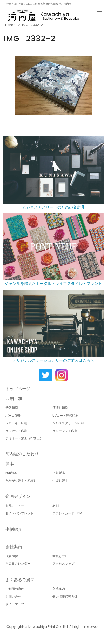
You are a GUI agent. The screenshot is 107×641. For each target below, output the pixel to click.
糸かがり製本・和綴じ (21, 480)
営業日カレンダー (17, 563)
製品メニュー (14, 506)
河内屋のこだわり (22, 454)
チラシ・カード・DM (67, 513)
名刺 (55, 506)
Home (10, 24)
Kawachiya (54, 14)
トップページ (17, 389)
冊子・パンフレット (19, 513)
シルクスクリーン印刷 (68, 423)
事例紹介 (13, 529)
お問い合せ (13, 596)
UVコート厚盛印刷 (65, 415)
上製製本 (58, 473)
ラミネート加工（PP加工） (24, 438)
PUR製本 (11, 473)
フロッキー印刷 (16, 423)
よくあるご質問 (20, 580)
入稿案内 (58, 589)
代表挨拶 (11, 556)
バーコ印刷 (13, 415)
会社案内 (13, 547)
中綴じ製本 (60, 480)
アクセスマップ (63, 563)
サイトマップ (14, 604)
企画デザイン (17, 496)
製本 (9, 464)
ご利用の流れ (14, 589)
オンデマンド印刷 (64, 431)
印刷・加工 (15, 399)
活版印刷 (11, 407)
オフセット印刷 (16, 431)
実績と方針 (60, 556)
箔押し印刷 (60, 407)
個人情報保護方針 (64, 596)
